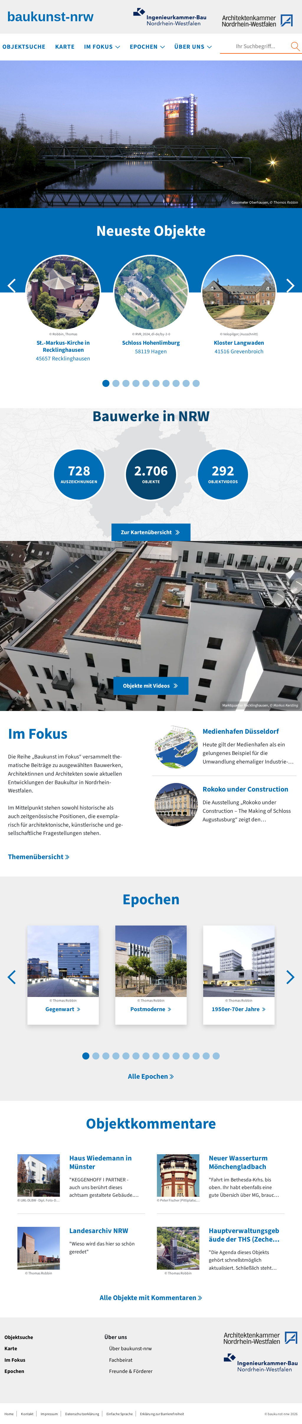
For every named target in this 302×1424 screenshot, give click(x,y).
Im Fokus (14, 1360)
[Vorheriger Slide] (11, 286)
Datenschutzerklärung (82, 1414)
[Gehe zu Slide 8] (176, 383)
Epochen (14, 1371)
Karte (10, 1348)
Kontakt (27, 1414)
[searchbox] (255, 46)
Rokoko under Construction (245, 789)
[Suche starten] (295, 46)
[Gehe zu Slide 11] (186, 1056)
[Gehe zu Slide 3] (125, 383)
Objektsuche (18, 1337)
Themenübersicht (35, 857)
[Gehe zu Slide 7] (166, 383)
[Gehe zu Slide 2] (115, 383)
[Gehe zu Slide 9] (186, 383)
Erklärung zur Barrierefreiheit (162, 1414)
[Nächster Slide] (290, 286)
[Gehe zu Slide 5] (146, 383)
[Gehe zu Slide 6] (156, 383)
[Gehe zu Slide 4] (135, 383)
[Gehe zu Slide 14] (216, 1056)
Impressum (49, 1414)
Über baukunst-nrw (130, 1348)
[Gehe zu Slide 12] (196, 1056)
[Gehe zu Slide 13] (206, 1056)
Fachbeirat (120, 1360)
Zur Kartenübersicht (146, 532)
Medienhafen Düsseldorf (241, 731)
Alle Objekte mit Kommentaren (148, 1298)
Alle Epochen (148, 1076)
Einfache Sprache (119, 1414)
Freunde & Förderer (130, 1371)
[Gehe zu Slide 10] (196, 383)
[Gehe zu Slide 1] (105, 383)
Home (9, 1414)
